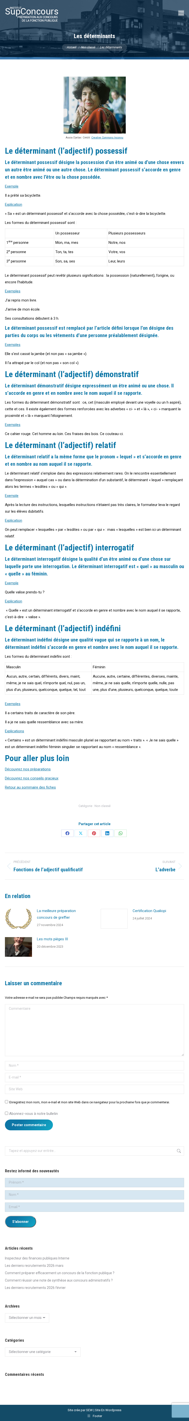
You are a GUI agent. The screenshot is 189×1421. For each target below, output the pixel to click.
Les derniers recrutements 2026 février (35, 1288)
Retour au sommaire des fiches (30, 787)
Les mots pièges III (52, 939)
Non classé (102, 806)
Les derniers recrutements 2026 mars (34, 1266)
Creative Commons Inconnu (107, 137)
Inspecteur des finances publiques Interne (37, 1258)
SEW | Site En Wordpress (103, 1410)
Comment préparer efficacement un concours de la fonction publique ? (59, 1273)
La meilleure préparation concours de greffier (56, 914)
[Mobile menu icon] (181, 13)
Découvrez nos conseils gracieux (31, 778)
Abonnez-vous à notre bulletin (33, 1113)
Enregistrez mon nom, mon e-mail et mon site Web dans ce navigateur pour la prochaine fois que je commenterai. (89, 1102)
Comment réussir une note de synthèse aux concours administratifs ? (59, 1280)
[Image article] (18, 919)
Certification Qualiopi (149, 911)
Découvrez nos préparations (28, 769)
